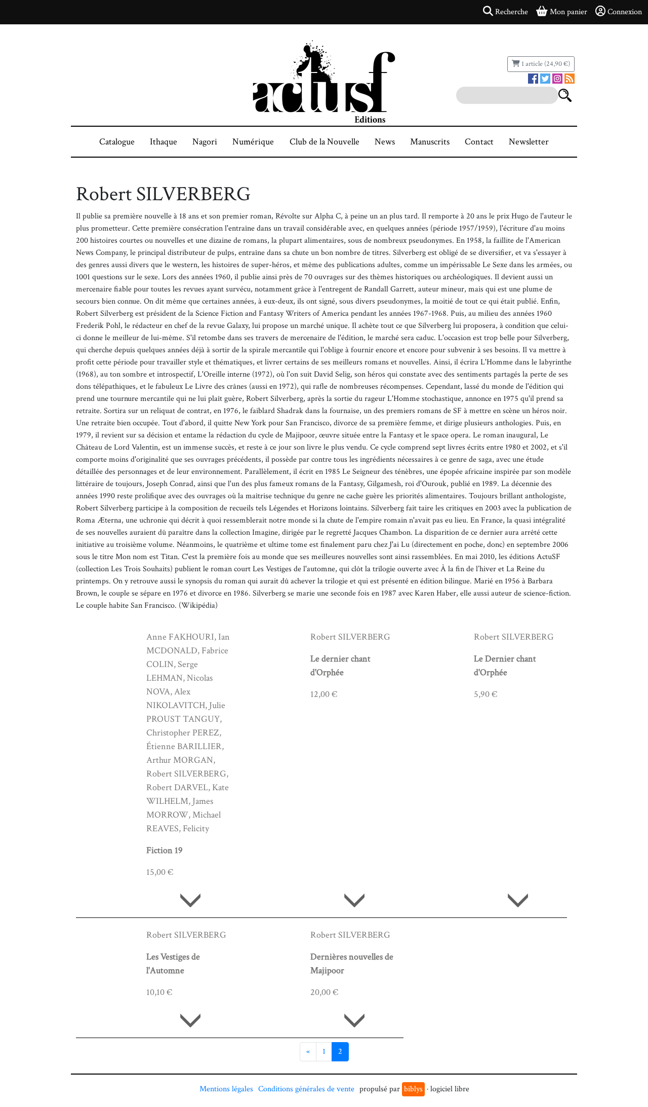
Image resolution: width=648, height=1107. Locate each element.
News (385, 141)
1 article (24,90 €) (545, 63)
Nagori (204, 141)
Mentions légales (226, 1089)
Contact (479, 141)
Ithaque (163, 141)
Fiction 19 (164, 850)
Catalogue (117, 141)
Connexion (625, 12)
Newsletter (529, 141)
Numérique (253, 141)
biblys (413, 1089)
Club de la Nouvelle (324, 141)
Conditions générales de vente (306, 1089)
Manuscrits (430, 141)
